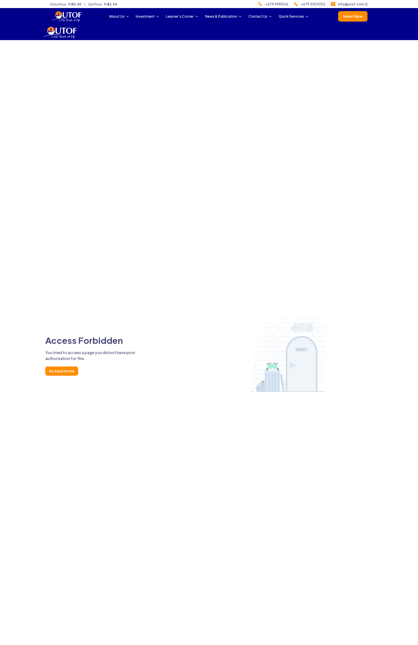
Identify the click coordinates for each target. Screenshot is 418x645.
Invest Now (352, 16)
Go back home (61, 371)
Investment (145, 16)
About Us (116, 16)
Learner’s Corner (180, 16)
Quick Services (291, 16)
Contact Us (257, 16)
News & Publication (221, 16)
